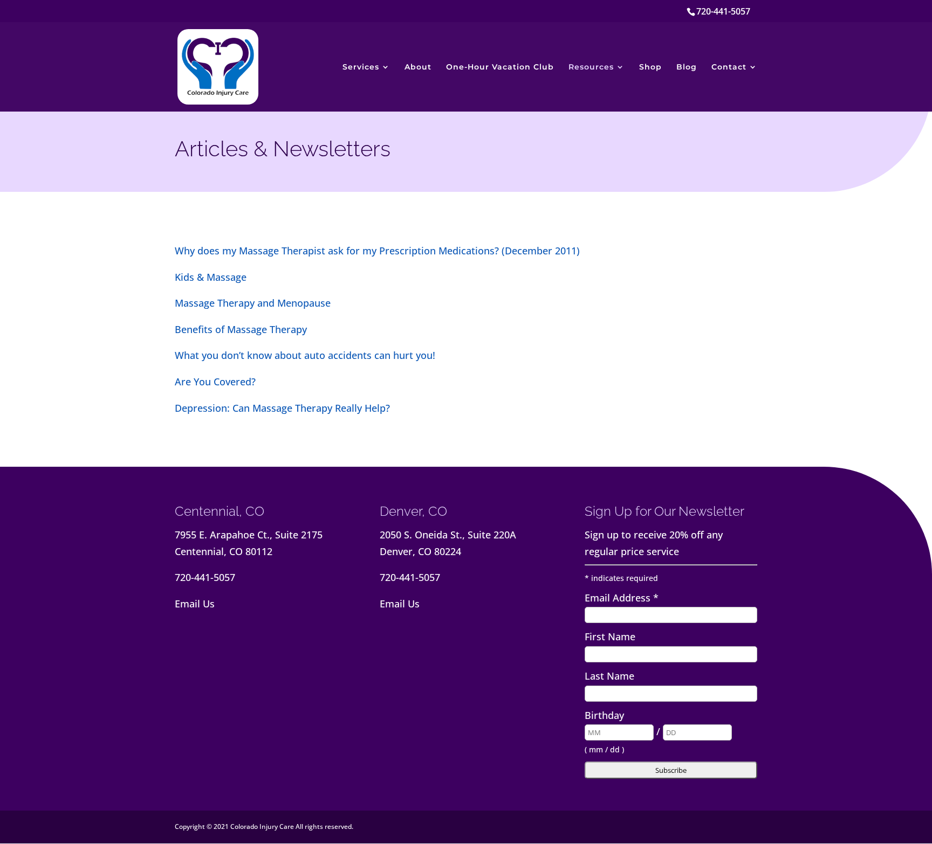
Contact (728, 67)
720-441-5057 (723, 11)
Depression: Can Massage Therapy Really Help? (282, 408)
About (418, 67)
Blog (686, 67)
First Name (610, 636)
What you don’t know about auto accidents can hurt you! (305, 355)
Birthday (604, 715)
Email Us (195, 603)
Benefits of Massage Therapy (241, 329)
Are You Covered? (215, 381)
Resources (591, 67)
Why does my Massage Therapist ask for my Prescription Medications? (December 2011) (377, 250)
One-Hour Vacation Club (500, 67)
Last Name (609, 675)
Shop (650, 67)
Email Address (622, 597)
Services (360, 67)
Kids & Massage (210, 277)
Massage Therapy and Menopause (253, 302)
